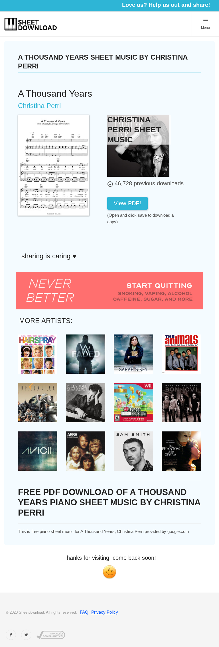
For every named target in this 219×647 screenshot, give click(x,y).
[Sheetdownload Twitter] (26, 635)
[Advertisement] (152, 238)
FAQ (84, 612)
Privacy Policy (104, 612)
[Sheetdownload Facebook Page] (11, 635)
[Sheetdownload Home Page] (30, 24)
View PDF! (127, 203)
